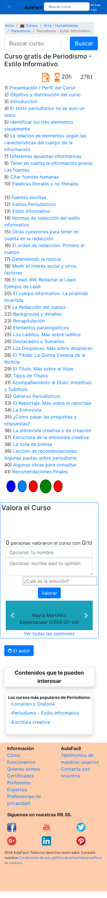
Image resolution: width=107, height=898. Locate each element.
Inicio (9, 25)
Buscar (84, 43)
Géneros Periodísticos (36, 396)
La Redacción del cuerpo (39, 307)
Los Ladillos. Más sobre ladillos (46, 334)
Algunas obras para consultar (44, 465)
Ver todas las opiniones (49, 633)
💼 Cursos (29, 25)
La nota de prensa (32, 444)
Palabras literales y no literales (45, 184)
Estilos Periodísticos (34, 204)
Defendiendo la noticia (36, 259)
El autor (21, 651)
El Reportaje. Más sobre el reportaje (52, 403)
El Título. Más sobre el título (43, 369)
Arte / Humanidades (61, 25)
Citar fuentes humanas (34, 177)
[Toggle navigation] (9, 6)
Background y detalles (37, 314)
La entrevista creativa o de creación (52, 430)
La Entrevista (27, 410)
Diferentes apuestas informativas (45, 156)
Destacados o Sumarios (38, 341)
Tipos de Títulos (30, 375)
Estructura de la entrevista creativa (51, 437)
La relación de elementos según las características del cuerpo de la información (45, 142)
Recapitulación (29, 321)
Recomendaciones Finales (40, 471)
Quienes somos (23, 769)
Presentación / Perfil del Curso (42, 88)
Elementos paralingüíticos (41, 327)
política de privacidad (69, 857)
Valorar (49, 593)
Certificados (20, 776)
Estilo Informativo (31, 211)
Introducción (23, 101)
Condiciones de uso (34, 857)
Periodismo (21, 31)
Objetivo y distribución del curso (45, 94)
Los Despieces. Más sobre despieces (52, 348)
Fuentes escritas (28, 197)
